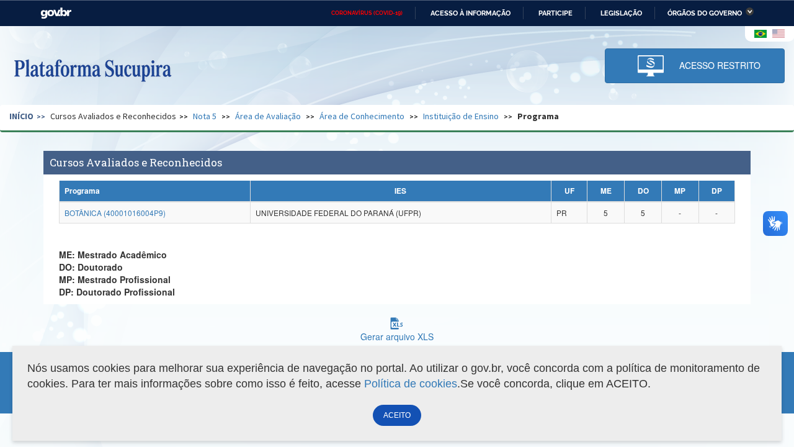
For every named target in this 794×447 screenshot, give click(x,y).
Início (21, 116)
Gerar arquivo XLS (397, 336)
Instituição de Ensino (461, 116)
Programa (538, 116)
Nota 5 (204, 116)
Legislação (621, 13)
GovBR (55, 13)
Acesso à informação (470, 13)
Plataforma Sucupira (92, 69)
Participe (555, 13)
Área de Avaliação (268, 116)
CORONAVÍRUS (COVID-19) (367, 13)
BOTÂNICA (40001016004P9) (115, 212)
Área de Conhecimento (361, 116)
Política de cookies (410, 383)
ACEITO (397, 415)
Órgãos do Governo (704, 13)
